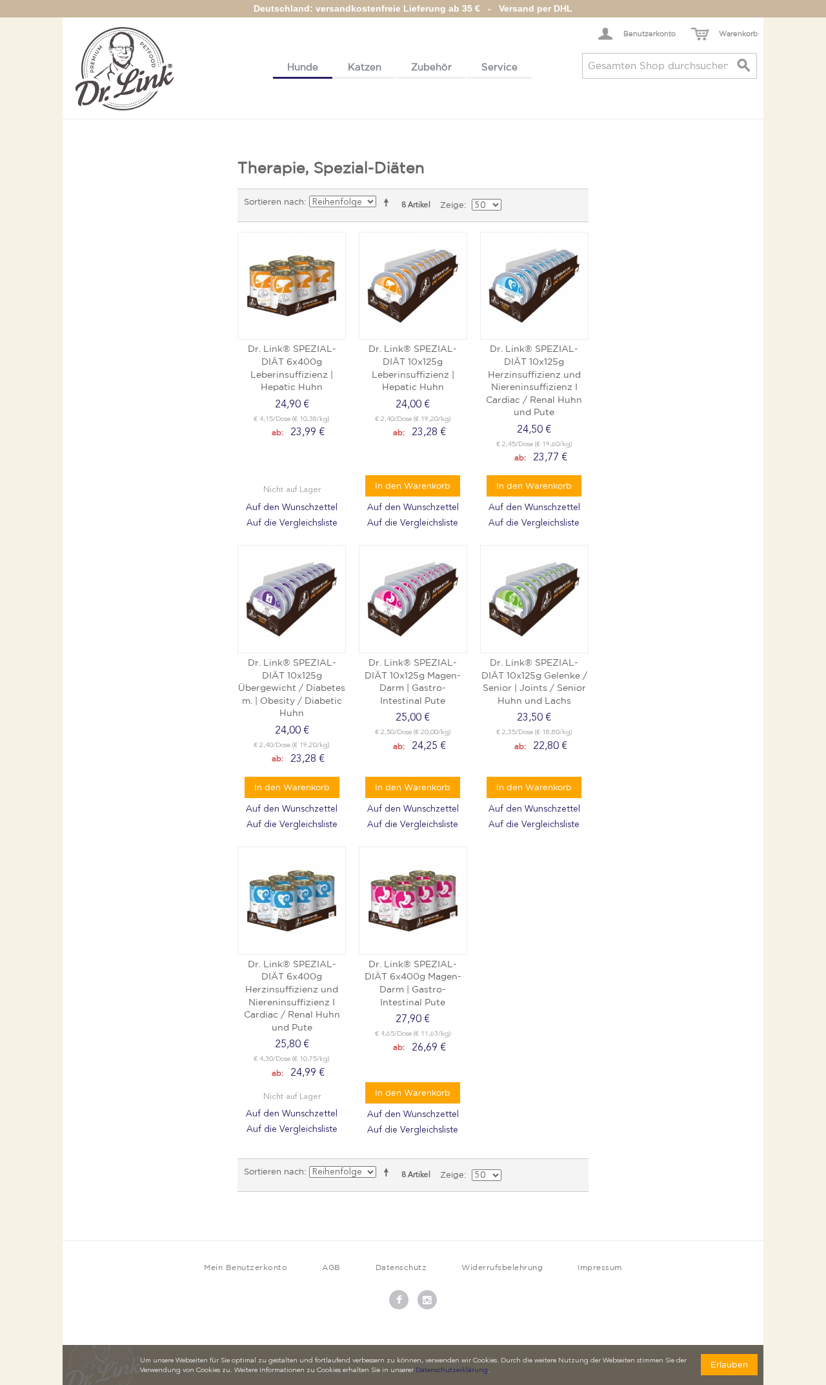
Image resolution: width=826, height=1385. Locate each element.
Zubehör (431, 66)
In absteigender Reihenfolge (388, 202)
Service (499, 66)
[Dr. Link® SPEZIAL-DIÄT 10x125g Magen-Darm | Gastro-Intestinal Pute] (413, 599)
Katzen (364, 66)
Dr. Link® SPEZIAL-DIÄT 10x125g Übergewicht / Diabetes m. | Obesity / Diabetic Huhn (291, 687)
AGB (331, 1267)
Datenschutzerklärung (452, 1370)
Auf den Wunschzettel (291, 507)
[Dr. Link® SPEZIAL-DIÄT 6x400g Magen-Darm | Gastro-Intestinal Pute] (413, 900)
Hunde (302, 66)
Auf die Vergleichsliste (292, 523)
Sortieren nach (274, 202)
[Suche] (744, 66)
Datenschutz (401, 1267)
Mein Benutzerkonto (245, 1267)
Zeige (452, 205)
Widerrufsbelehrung (502, 1267)
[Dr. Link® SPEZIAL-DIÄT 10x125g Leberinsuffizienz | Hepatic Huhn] (413, 286)
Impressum (600, 1267)
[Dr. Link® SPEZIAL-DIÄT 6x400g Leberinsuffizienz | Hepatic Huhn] (291, 286)
